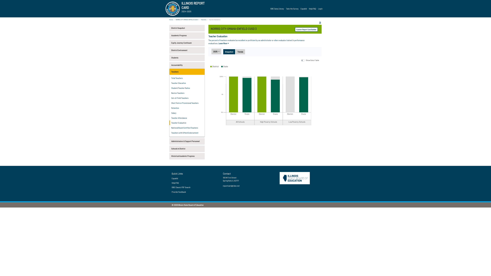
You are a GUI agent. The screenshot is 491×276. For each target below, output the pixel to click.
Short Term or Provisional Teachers (185, 103)
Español (304, 8)
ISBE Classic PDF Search (181, 187)
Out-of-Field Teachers (179, 98)
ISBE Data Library (277, 8)
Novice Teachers (177, 93)
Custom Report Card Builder (306, 29)
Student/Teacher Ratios (180, 88)
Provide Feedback (179, 192)
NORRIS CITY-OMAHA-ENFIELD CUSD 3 (187, 19)
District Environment (179, 50)
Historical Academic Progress (183, 156)
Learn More (223, 43)
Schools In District (178, 148)
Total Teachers (177, 78)
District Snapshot (178, 28)
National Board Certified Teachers (184, 127)
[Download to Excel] (320, 23)
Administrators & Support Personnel (185, 141)
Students (174, 57)
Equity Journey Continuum (181, 43)
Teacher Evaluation (178, 123)
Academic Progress (179, 35)
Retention (175, 108)
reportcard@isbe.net (231, 186)
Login (320, 8)
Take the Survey (292, 8)
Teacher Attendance (179, 118)
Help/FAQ (312, 8)
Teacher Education (178, 83)
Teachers (174, 71)
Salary (173, 113)
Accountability (177, 65)
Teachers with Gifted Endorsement (184, 132)
